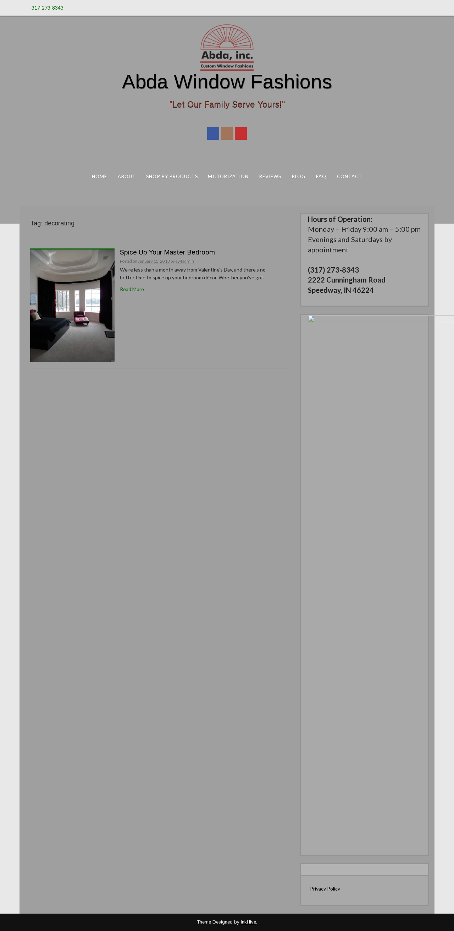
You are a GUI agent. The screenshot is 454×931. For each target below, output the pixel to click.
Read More (132, 289)
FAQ (321, 176)
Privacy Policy (325, 889)
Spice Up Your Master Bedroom (167, 252)
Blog (298, 176)
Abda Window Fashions (227, 81)
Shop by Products (172, 176)
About (127, 176)
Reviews (270, 176)
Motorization (228, 176)
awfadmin (185, 261)
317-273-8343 (47, 8)
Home (99, 176)
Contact (349, 176)
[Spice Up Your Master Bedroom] (72, 305)
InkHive (248, 922)
